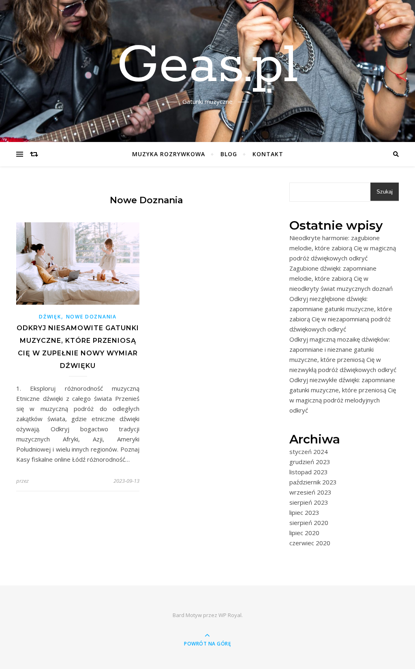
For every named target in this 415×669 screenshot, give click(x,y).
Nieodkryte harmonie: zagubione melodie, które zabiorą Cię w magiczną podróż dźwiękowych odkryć (342, 248)
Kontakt (267, 154)
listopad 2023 (308, 472)
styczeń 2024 (308, 451)
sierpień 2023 (308, 502)
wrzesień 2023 (310, 492)
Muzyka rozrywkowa (168, 154)
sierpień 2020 (308, 522)
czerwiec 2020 (309, 543)
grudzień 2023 (309, 462)
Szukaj (384, 192)
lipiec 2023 (304, 512)
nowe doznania (91, 316)
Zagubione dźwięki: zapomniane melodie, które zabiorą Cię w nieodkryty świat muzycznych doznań (341, 278)
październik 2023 (313, 482)
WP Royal (230, 615)
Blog (228, 154)
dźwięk (50, 316)
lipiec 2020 (304, 533)
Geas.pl (207, 66)
